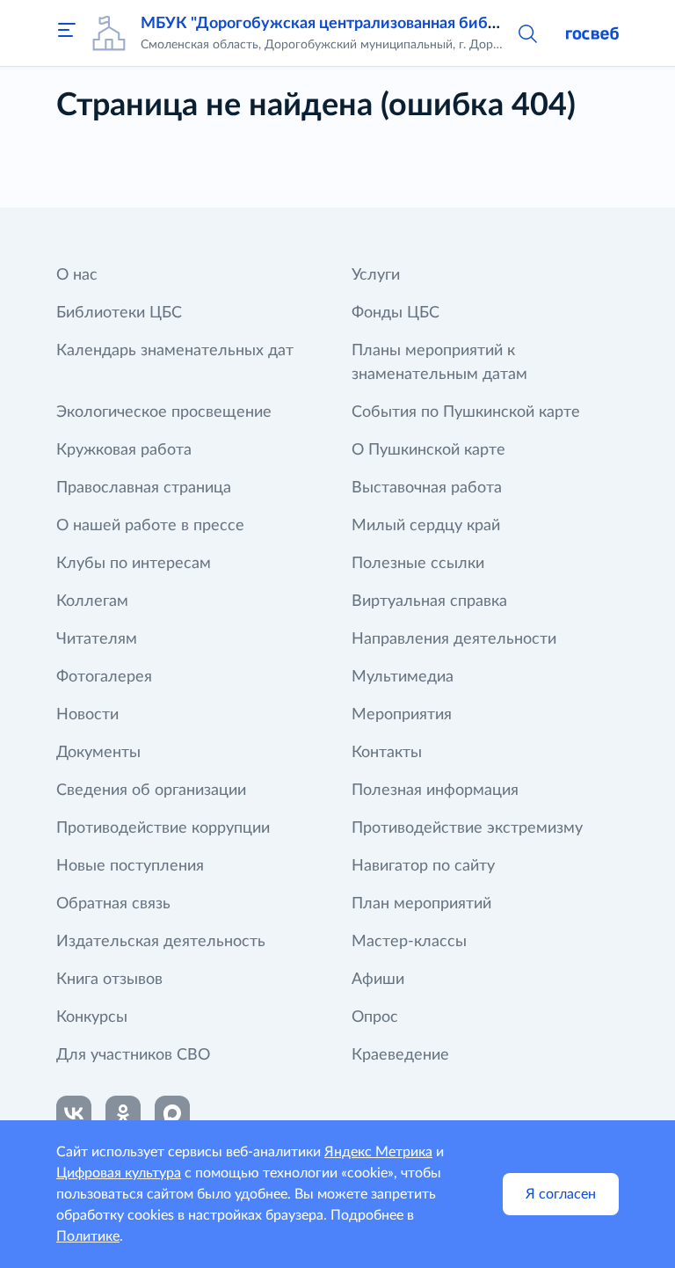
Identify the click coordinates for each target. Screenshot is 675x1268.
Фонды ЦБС (395, 313)
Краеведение (400, 1055)
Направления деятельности (454, 639)
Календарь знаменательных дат (175, 351)
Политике (88, 1236)
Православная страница (143, 488)
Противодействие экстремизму (467, 828)
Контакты (387, 753)
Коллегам (92, 601)
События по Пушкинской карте (466, 412)
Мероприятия (402, 715)
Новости (87, 715)
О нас (77, 275)
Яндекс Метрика (378, 1152)
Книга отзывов (109, 979)
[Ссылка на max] (172, 1113)
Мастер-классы (409, 942)
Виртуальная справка (429, 601)
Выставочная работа (427, 488)
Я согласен (561, 1194)
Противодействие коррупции (163, 828)
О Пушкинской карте (428, 450)
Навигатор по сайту (423, 866)
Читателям (96, 639)
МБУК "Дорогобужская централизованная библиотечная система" (388, 24)
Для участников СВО (133, 1055)
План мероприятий (421, 904)
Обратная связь (113, 904)
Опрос (375, 1017)
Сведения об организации (151, 790)
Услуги (376, 275)
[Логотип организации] (109, 33)
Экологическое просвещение (164, 412)
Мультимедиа (403, 677)
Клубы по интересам (133, 564)
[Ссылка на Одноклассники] (123, 1113)
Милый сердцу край (426, 526)
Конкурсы (91, 1017)
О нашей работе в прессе (150, 526)
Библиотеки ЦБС (119, 313)
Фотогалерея (104, 677)
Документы (98, 753)
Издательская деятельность (160, 942)
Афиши (378, 979)
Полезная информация (435, 790)
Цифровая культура (118, 1173)
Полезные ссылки (418, 564)
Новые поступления (130, 866)
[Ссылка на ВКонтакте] (73, 1113)
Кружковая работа (124, 450)
